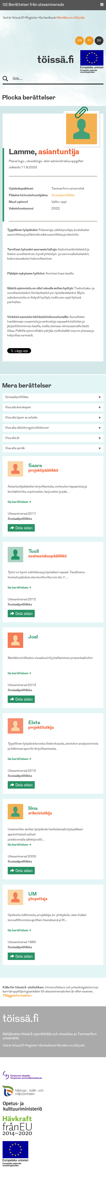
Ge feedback (47, 17)
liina (33, 808)
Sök (7, 79)
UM (32, 894)
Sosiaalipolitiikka (63, 195)
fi (89, 40)
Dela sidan (24, 527)
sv (99, 40)
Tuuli (33, 551)
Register (31, 17)
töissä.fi (55, 60)
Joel (33, 637)
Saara (35, 465)
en (79, 40)
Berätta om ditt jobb (71, 17)
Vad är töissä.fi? (13, 17)
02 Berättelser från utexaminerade (33, 5)
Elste (34, 723)
